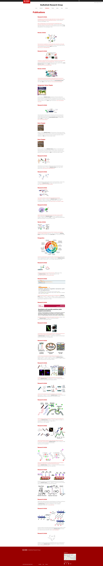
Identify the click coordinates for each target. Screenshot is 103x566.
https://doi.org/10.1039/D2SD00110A (49, 168)
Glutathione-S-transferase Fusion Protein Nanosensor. (46, 272)
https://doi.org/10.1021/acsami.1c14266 (56, 201)
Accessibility (40, 564)
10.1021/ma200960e (55, 529)
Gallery (57, 8)
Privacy (43, 564)
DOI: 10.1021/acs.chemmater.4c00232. (56, 81)
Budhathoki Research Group (51, 5)
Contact (66, 8)
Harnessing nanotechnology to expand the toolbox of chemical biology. (49, 256)
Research (41, 8)
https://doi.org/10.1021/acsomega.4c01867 (45, 65)
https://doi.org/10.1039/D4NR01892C (44, 47)
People (53, 8)
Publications (47, 8)
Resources (46, 564)
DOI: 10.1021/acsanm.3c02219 (43, 119)
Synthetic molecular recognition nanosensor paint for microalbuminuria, (49, 295)
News (62, 8)
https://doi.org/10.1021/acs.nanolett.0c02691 (47, 275)
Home (36, 8)
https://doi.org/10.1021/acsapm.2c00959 (46, 184)
